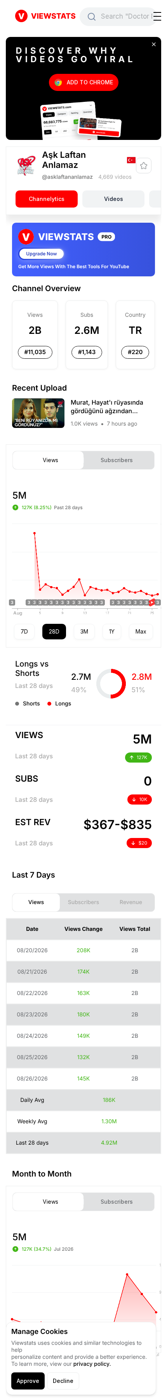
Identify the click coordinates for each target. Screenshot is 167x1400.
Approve (28, 1380)
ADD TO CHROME (90, 82)
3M (84, 631)
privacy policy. (92, 1364)
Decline (63, 1380)
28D (54, 631)
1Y (112, 631)
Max (141, 631)
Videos (113, 199)
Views (50, 460)
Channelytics (46, 199)
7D (24, 631)
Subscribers (117, 460)
